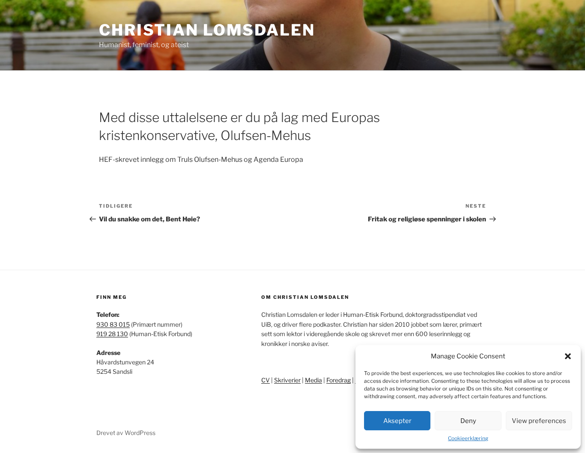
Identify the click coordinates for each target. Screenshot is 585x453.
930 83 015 (113, 324)
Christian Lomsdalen (207, 30)
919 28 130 (112, 333)
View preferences (539, 421)
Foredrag (338, 380)
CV (265, 380)
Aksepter (397, 421)
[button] (568, 356)
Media (313, 380)
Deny (468, 421)
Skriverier (287, 380)
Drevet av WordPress (125, 432)
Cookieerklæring (468, 438)
